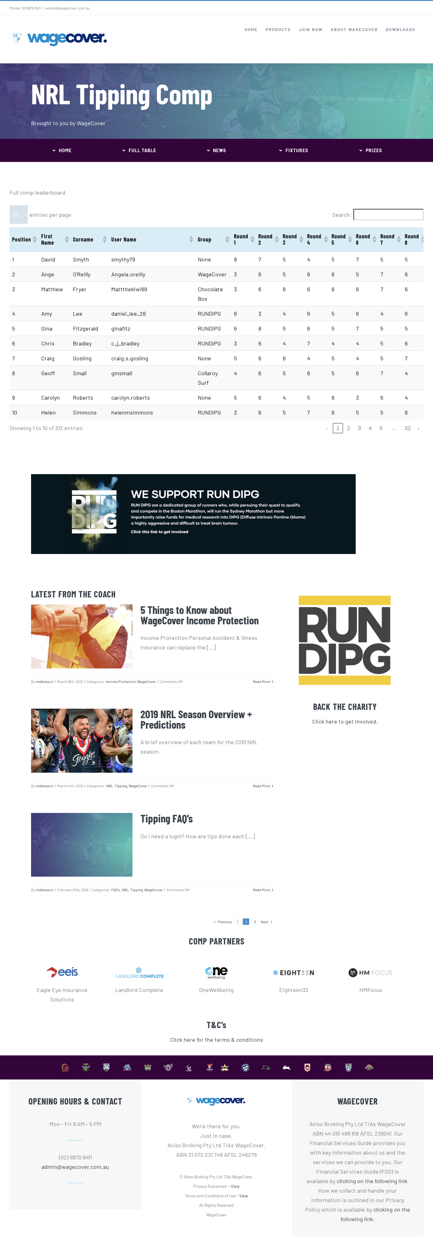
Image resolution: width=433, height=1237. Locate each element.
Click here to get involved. (345, 721)
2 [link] (348, 428)
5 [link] (381, 428)
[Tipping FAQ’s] (81, 845)
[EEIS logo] (62, 963)
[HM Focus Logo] (370, 963)
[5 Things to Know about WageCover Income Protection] (81, 636)
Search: (342, 214)
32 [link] (407, 428)
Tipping (121, 785)
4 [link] (370, 428)
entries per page (50, 214)
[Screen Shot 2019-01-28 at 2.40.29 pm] (193, 477)
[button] (34, 239)
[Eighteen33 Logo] (293, 963)
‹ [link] (327, 428)
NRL (109, 785)
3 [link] (359, 428)
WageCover (146, 681)
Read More (261, 681)
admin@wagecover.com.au (68, 8)
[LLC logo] (139, 963)
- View (233, 1186)
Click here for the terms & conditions (216, 1039)
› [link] (418, 428)
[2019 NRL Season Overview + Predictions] (81, 741)
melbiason (44, 681)
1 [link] (337, 428)
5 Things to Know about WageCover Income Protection (199, 615)
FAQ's (115, 889)
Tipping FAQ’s (166, 818)
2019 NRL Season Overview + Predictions (196, 719)
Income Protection (121, 681)
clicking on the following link (372, 1180)
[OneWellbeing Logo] (216, 963)
